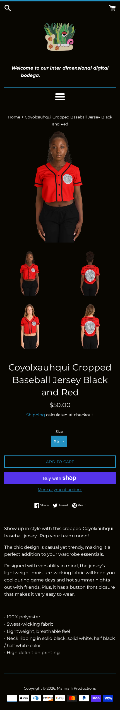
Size (59, 431)
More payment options (60, 489)
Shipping (35, 414)
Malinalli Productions (76, 688)
